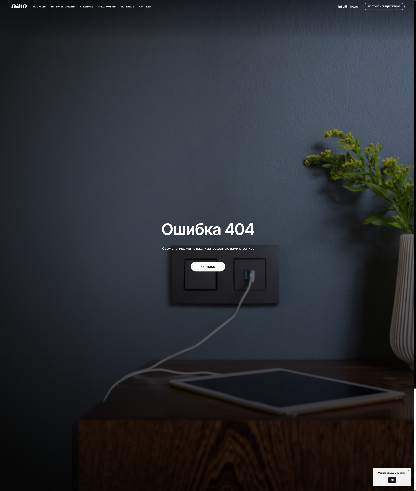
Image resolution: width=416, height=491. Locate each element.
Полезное (127, 6)
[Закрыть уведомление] (408, 470)
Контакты (145, 6)
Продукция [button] (39, 6)
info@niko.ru (348, 6)
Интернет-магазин (63, 6)
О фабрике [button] (86, 6)
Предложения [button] (107, 6)
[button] (384, 6)
